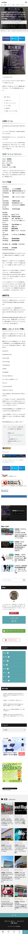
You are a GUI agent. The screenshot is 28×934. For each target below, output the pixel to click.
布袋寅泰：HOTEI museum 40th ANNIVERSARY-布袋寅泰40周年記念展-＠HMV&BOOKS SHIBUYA (21, 546)
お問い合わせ (14, 923)
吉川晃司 (17, 22)
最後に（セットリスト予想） (11, 111)
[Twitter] (14, 39)
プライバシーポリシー (9, 921)
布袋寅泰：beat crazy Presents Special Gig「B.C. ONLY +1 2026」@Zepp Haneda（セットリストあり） (13, 716)
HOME (3, 30)
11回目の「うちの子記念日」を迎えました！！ (13, 700)
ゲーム (9, 4)
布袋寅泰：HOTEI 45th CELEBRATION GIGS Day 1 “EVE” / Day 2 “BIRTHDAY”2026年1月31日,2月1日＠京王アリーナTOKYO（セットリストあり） (7, 877)
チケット (10, 22)
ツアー (13, 22)
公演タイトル (7, 100)
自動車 (5, 4)
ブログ (22, 4)
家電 (6, 668)
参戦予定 (6, 108)
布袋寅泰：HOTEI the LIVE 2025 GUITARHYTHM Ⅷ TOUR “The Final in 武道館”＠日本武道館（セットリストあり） (21, 533)
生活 (13, 4)
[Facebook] (6, 39)
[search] (24, 580)
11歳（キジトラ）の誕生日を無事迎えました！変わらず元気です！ (14, 710)
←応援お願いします (12, 476)
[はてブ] (22, 39)
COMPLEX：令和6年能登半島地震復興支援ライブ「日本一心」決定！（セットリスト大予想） (21, 569)
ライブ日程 (7, 105)
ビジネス (18, 4)
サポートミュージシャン (10, 103)
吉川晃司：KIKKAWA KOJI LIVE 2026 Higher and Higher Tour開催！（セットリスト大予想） (13, 705)
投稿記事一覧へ (13, 613)
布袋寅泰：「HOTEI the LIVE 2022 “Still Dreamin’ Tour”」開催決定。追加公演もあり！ (20, 558)
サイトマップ (20, 921)
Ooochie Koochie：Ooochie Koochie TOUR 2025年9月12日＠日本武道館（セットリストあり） (7, 904)
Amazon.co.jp (5, 451)
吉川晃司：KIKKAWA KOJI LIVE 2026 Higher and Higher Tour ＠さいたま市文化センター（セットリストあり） (13, 695)
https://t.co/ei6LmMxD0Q (14, 435)
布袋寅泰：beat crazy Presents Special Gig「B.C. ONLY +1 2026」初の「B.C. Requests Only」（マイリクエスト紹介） (21, 848)
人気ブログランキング (5, 485)
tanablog (18, 926)
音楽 (21, 21)
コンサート (5, 22)
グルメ (6, 680)
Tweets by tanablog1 (6, 789)
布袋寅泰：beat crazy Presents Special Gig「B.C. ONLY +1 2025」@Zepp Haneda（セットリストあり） (20, 875)
